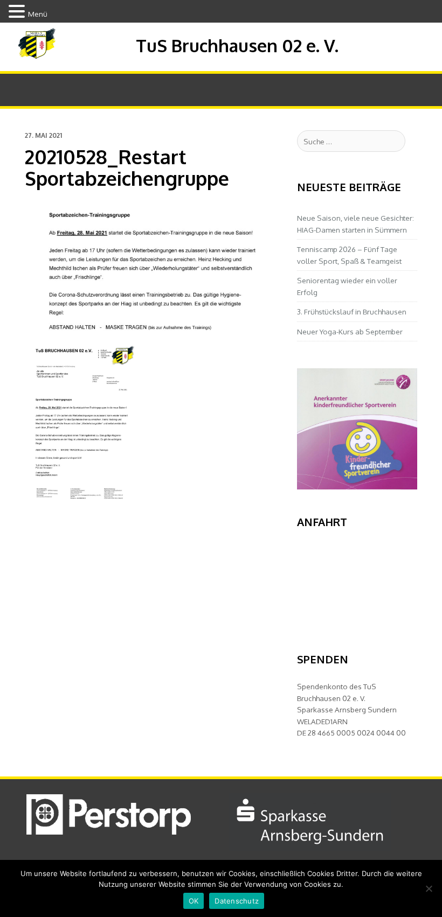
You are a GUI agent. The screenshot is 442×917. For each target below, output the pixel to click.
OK (194, 901)
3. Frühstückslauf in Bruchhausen (351, 311)
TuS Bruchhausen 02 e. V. (237, 45)
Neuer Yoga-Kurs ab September (350, 331)
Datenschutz (237, 901)
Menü (37, 13)
